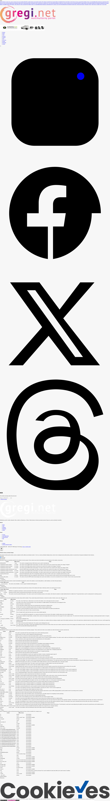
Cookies (3, 543)
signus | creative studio (26, 546)
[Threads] (55, 489)
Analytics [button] (1, 595)
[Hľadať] (0, 46)
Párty (3, 38)
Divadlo (3, 41)
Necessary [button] (2, 556)
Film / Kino (4, 40)
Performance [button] (2, 585)
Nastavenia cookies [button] (3, 800)
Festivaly (4, 37)
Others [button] (1, 708)
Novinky (3, 32)
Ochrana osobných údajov (7, 544)
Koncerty (4, 36)
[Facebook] (55, 267)
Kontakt (3, 43)
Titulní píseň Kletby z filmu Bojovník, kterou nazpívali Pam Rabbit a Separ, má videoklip (77, 1)
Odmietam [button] (17, 800)
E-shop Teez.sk (5, 537)
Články (3, 33)
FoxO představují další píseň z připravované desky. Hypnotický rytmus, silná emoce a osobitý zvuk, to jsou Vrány (31, 3)
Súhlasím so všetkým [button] (12, 800)
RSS (3, 538)
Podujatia (4, 527)
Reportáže (4, 42)
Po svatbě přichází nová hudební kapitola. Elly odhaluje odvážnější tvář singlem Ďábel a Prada (43, 1)
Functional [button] (2, 578)
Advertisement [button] (2, 627)
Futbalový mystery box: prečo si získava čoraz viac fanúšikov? (12, 1)
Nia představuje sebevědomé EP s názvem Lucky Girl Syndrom (51, 4)
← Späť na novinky (3, 499)
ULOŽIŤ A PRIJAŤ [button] (3, 776)
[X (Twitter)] (55, 378)
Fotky (3, 34)
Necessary (3, 557)
